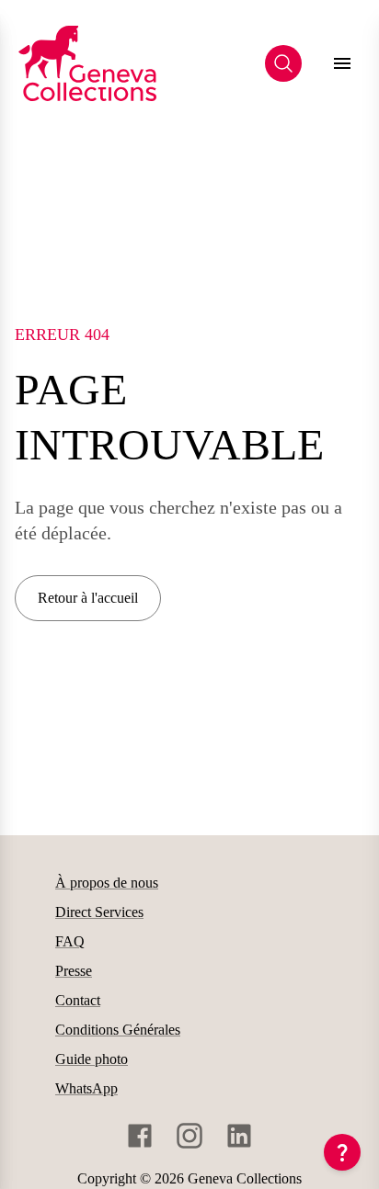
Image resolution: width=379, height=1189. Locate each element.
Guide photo (91, 1059)
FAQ (70, 941)
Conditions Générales (117, 1029)
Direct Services (99, 912)
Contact (77, 1000)
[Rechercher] (283, 63)
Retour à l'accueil (88, 598)
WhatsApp (86, 1088)
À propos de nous (106, 882)
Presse (73, 971)
